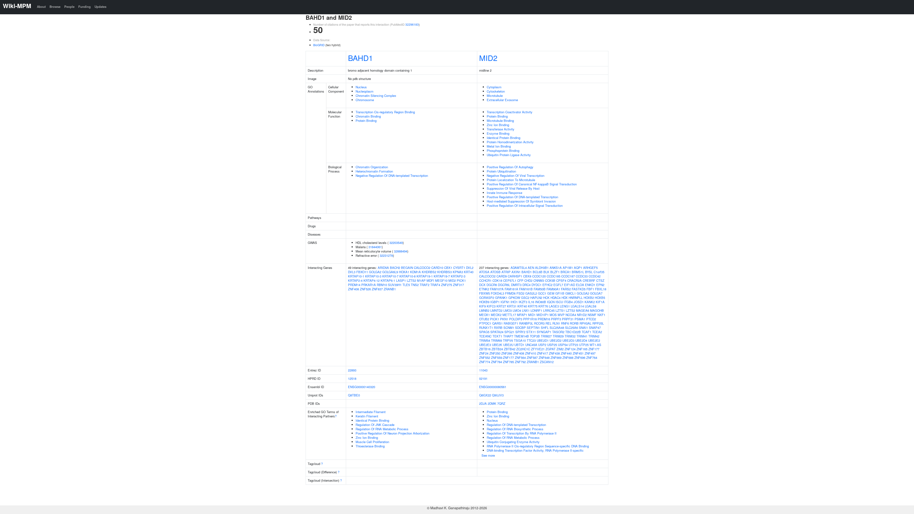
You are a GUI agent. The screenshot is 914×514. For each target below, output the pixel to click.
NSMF (592, 314)
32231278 (386, 255)
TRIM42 (593, 336)
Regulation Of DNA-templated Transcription (516, 424)
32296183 (412, 24)
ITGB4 (568, 302)
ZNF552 (484, 357)
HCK (546, 297)
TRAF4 (435, 284)
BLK (546, 272)
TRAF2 (424, 284)
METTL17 (509, 314)
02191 (483, 378)
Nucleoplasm (364, 91)
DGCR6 (492, 284)
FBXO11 (362, 272)
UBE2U (508, 344)
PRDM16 (544, 319)
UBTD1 (519, 344)
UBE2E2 (594, 340)
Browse (55, 6)
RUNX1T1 (486, 327)
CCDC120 (539, 276)
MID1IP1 (542, 314)
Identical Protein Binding (503, 137)
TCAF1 (586, 332)
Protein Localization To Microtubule (511, 180)
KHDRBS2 (429, 272)
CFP (520, 280)
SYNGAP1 (544, 332)
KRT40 (468, 272)
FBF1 (590, 289)
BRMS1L (578, 272)
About (41, 6)
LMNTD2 (496, 310)
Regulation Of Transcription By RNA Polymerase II (521, 433)
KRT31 (512, 306)
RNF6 (565, 323)
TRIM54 (484, 340)
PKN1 (504, 319)
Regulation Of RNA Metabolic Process (382, 429)
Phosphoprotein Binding (503, 150)
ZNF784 (496, 362)
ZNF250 (494, 353)
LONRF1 (536, 310)
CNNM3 (538, 280)
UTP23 (573, 344)
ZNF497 (590, 353)
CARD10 (437, 267)
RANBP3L (526, 323)
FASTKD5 (579, 289)
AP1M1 (568, 267)
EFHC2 (547, 284)
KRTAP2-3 (458, 276)
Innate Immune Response (504, 192)
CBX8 (527, 276)
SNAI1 (583, 327)
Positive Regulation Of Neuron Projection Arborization (392, 433)
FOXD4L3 (497, 293)
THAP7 (508, 336)
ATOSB (495, 272)
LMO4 (517, 310)
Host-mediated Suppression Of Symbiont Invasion (521, 201)
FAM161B (526, 289)
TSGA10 (520, 340)
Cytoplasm (494, 87)
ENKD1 (590, 284)
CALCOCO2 (422, 267)
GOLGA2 (375, 272)
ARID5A (383, 267)
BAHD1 (360, 57)
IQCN (551, 302)
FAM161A (511, 289)
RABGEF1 (511, 323)
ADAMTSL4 (519, 267)
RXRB (498, 327)
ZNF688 (567, 357)
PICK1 (461, 280)
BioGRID (319, 45)
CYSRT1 (459, 267)
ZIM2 (560, 349)
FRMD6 (510, 293)
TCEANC (485, 336)
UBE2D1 (543, 340)
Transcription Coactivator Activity (509, 112)
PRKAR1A (368, 284)
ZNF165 (581, 349)
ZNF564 (520, 357)
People (69, 6)
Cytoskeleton (496, 91)
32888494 (400, 251)
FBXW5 (484, 293)
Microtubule (495, 95)
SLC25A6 (571, 327)
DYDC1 (536, 284)
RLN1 (556, 323)
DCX (482, 284)
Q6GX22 (485, 395)
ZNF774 (484, 362)
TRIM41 (581, 336)
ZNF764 (591, 357)
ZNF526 (365, 289)
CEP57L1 (509, 280)
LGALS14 (577, 306)
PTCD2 (591, 319)
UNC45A (531, 344)
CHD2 (528, 280)
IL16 (531, 302)
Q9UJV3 (498, 395)
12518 (352, 378)
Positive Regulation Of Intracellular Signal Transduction (525, 205)
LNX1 (526, 310)
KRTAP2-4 (355, 280)
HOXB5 (600, 297)
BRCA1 (566, 272)
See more (488, 455)
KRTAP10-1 (356, 276)
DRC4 (526, 284)
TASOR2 (558, 332)
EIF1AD (569, 284)
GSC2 (525, 297)
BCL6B (537, 272)
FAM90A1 (553, 289)
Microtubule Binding (500, 120)
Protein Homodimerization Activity (510, 142)
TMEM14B (521, 336)
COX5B (550, 280)
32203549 (396, 242)
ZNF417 (542, 353)
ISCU (559, 302)
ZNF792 (520, 362)
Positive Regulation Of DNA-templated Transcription (522, 197)
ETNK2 (484, 289)
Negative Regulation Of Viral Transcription (515, 175)
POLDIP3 (515, 319)
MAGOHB (597, 310)
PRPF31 (568, 319)
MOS (553, 314)
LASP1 (401, 280)
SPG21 (509, 332)
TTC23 (531, 340)
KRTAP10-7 (390, 276)
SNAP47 (595, 327)
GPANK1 (501, 297)
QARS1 (497, 323)
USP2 (542, 344)
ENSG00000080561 (492, 387)
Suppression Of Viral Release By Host (513, 188)
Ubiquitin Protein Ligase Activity (509, 155)
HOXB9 (484, 302)
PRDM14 (354, 284)
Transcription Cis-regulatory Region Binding (385, 112)
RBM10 (382, 284)
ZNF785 (508, 362)
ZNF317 (458, 284)
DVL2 (469, 267)
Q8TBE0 (354, 395)
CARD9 (502, 276)
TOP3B (535, 336)
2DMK (492, 403)
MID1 (532, 314)
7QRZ (501, 403)
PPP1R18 (530, 319)
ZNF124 (570, 349)
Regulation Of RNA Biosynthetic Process (515, 429)
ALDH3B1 (542, 267)
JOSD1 (579, 302)
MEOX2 (496, 314)
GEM (550, 293)
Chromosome (365, 100)
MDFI (430, 280)
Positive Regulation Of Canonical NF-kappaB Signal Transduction (532, 184)
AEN (531, 267)
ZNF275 (446, 284)
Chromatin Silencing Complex (376, 95)
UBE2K (497, 344)
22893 (352, 370)
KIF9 (482, 306)
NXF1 (601, 314)
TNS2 (415, 284)
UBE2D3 (568, 340)
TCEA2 (597, 332)
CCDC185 (553, 276)
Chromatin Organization (372, 167)
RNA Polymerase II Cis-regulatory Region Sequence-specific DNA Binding (538, 446)
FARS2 (566, 289)
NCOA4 (571, 314)
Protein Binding (366, 120)
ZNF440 (566, 353)
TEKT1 (497, 336)
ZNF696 (579, 357)
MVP (561, 314)
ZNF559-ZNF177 (502, 357)
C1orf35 (599, 272)
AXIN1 (516, 272)
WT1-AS (595, 344)
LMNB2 (484, 310)
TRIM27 (546, 336)
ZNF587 (532, 357)
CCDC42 (595, 276)
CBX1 (448, 267)
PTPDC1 (485, 323)
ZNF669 (556, 357)
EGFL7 (558, 284)
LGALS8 (590, 306)
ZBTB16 (485, 349)
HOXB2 (589, 297)
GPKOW (514, 297)
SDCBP (520, 327)
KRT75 (532, 306)
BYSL (589, 272)
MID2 (488, 57)
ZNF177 (593, 349)
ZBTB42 (509, 349)
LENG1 (565, 306)
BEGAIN (407, 267)
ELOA (580, 284)
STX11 (531, 332)
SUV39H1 (395, 284)
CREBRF (589, 280)
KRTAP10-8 (407, 276)
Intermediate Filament (371, 412)
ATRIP (506, 272)
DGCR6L (504, 284)
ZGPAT (551, 349)
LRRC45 (549, 310)
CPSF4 (561, 280)
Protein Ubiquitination (501, 171)
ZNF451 (578, 353)
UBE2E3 (485, 344)
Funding (84, 6)
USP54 (563, 344)
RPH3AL (585, 323)
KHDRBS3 (444, 272)
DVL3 (351, 272)
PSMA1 (580, 319)
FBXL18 (600, 289)
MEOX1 (484, 314)
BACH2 (395, 267)
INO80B (540, 302)
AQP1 (578, 267)
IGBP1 (495, 302)
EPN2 (600, 284)
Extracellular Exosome (502, 100)
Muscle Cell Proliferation (372, 442)
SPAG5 (484, 332)
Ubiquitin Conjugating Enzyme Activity (513, 442)
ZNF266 (506, 353)
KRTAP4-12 (371, 280)
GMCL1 (570, 293)
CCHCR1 (485, 280)
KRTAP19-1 (425, 276)
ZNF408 (353, 289)
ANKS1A (556, 267)
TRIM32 (570, 336)
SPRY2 (520, 332)
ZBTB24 (497, 349)
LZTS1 (560, 310)
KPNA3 (458, 272)
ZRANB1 (390, 289)
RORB (574, 323)
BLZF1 (555, 272)
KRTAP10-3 (373, 276)
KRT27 (501, 306)
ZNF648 (544, 357)
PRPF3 (556, 319)
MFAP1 (522, 314)
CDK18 (497, 280)
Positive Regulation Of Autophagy (510, 167)
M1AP (421, 280)
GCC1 (542, 293)
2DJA (483, 403)
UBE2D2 (555, 340)
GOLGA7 (596, 293)
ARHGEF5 (590, 267)
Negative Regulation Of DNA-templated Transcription (392, 175)
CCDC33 (582, 276)
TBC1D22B (573, 332)
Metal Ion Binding (499, 146)
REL (548, 323)
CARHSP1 (515, 276)
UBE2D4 (581, 340)
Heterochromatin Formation (374, 171)
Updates (100, 6)
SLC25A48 (557, 327)
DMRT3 (516, 284)
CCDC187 (568, 276)
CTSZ (600, 280)
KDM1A (415, 272)
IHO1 (514, 302)
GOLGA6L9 (390, 272)
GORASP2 (486, 297)
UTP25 (584, 344)
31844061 (375, 247)
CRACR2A (574, 280)
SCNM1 (508, 327)
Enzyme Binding (498, 133)
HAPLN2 (536, 297)
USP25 (552, 344)
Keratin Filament (367, 416)
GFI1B (559, 293)
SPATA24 (496, 332)
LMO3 (507, 310)
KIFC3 (491, 306)
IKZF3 (523, 302)
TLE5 (406, 284)
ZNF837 (377, 289)
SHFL (545, 327)
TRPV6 (508, 340)
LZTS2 (411, 280)
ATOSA (484, 272)
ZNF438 (554, 353)
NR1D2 (582, 314)
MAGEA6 (582, 310)
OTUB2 (484, 319)
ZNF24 (483, 353)
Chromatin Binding (368, 116)
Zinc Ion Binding (498, 125)
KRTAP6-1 (388, 280)
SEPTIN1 (533, 327)
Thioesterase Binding (370, 446)
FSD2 (520, 293)
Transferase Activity (500, 129)
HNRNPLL (576, 297)
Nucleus (361, 87)
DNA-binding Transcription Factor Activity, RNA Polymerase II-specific (535, 450)
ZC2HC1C (523, 349)
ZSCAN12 (547, 362)
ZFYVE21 (538, 349)
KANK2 (590, 302)
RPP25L (598, 323)
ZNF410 (530, 353)
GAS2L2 (531, 293)
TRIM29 (558, 336)
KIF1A (600, 302)
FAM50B (540, 289)
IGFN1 (505, 302)
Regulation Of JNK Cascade (375, 424)
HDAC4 (556, 297)
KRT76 (543, 306)
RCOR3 (539, 323)
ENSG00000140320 (361, 387)
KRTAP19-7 (442, 276)
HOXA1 (404, 272)
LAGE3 (554, 306)
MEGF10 (441, 280)
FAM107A (497, 289)
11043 (483, 370)
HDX (564, 297)
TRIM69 (496, 340)
